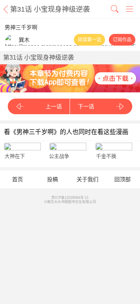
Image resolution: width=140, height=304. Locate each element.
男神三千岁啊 (21, 27)
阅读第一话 (89, 39)
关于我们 (87, 179)
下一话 (86, 106)
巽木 (24, 40)
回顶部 (122, 179)
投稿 (52, 179)
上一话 (54, 106)
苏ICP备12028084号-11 (70, 198)
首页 (17, 179)
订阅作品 (122, 39)
